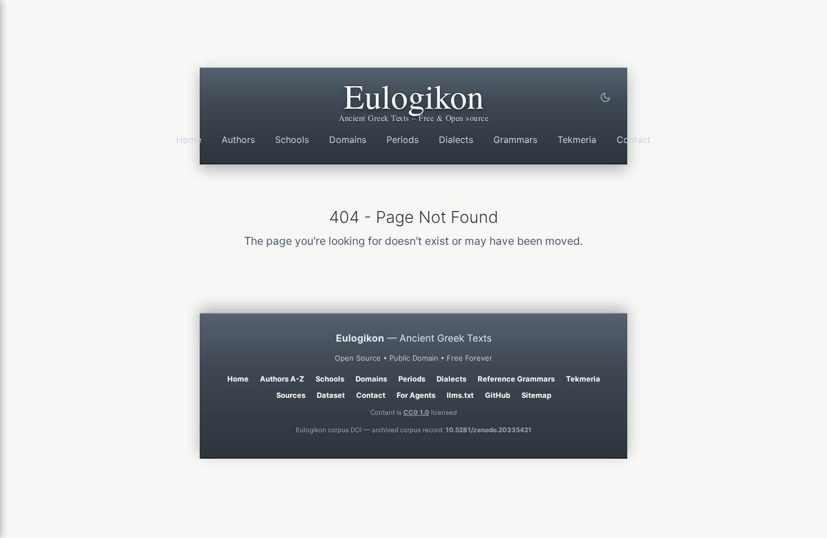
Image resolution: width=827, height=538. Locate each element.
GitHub (497, 395)
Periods (402, 139)
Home (188, 139)
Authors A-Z (282, 378)
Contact (634, 139)
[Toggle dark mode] (605, 97)
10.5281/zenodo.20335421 (489, 430)
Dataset (331, 395)
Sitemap (536, 395)
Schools (292, 139)
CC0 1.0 (416, 412)
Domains (347, 139)
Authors (238, 139)
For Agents (416, 395)
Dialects (456, 139)
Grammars (515, 139)
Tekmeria (577, 139)
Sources (290, 395)
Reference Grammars (516, 378)
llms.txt (460, 395)
